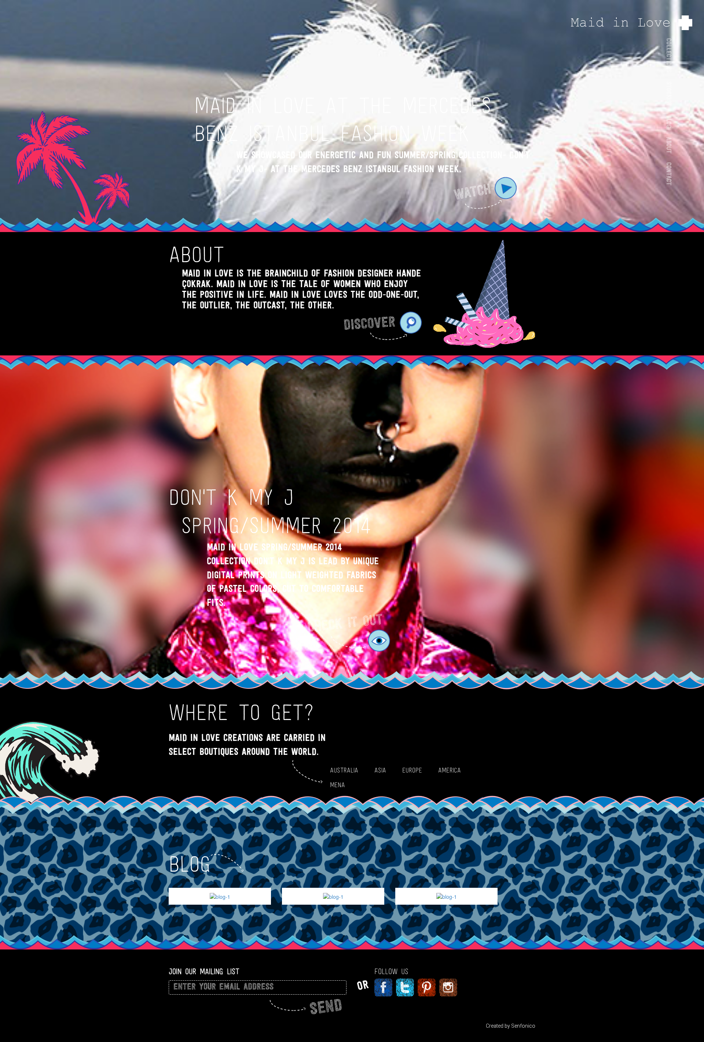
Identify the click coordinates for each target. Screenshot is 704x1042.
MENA (337, 785)
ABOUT (668, 145)
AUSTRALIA (344, 770)
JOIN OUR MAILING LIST (204, 971)
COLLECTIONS (668, 55)
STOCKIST (668, 93)
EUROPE (412, 770)
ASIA (380, 770)
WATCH (472, 193)
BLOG (668, 121)
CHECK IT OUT (345, 624)
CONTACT (668, 173)
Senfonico (523, 1026)
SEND (326, 1008)
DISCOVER (369, 325)
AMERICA (449, 770)
